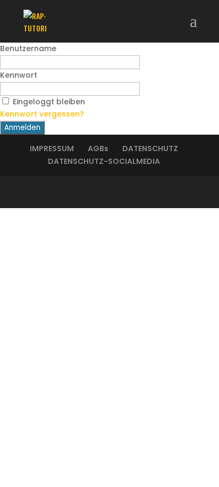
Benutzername (28, 48)
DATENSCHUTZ (150, 148)
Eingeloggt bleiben (49, 101)
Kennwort (18, 75)
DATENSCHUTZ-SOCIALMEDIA (104, 161)
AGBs (98, 148)
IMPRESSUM (52, 148)
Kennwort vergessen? (42, 114)
